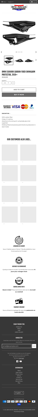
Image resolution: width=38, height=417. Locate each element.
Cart (34, 1)
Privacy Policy (19, 374)
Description (5, 113)
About (19, 370)
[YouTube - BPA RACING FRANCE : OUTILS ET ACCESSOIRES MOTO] (21, 361)
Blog (19, 383)
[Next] (36, 52)
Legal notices (19, 372)
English (10, 1)
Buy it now (19, 95)
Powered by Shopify (19, 411)
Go (34, 346)
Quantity (4, 80)
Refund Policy (19, 381)
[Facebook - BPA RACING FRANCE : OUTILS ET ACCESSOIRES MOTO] (17, 361)
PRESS (19, 328)
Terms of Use (19, 379)
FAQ (19, 330)
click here (21, 358)
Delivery (19, 375)
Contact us (19, 377)
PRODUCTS (19, 327)
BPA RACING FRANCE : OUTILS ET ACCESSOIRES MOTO (21, 409)
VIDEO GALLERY (19, 332)
